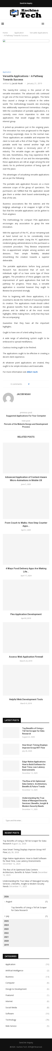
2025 (6, 921)
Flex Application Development (26, 614)
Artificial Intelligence (27, 970)
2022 (6, 933)
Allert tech (32, 372)
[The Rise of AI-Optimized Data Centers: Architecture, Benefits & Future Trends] (11, 785)
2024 (6, 925)
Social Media (27, 1007)
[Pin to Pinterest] (39, 384)
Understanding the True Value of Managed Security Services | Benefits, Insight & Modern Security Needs (35, 802)
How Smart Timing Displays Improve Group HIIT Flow (35, 746)
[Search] (49, 24)
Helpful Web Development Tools (26, 699)
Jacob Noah (17, 83)
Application (19, 32)
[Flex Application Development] (26, 595)
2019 (6, 945)
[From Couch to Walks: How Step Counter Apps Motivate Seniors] (26, 503)
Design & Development (27, 989)
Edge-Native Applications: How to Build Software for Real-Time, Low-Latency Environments (34, 766)
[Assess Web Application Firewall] (26, 637)
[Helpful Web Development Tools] (26, 680)
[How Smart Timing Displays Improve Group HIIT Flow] (11, 749)
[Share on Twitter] (36, 384)
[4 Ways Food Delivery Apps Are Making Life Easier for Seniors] (26, 549)
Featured (27, 995)
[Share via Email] (42, 384)
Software (27, 1013)
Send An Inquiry (26, 3)
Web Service (27, 1026)
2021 (6, 937)
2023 (6, 929)
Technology (27, 1019)
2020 (6, 941)
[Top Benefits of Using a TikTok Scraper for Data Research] (11, 732)
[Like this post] (30, 384)
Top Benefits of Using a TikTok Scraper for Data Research (33, 731)
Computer (27, 982)
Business (27, 976)
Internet (27, 1001)
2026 (6, 897)
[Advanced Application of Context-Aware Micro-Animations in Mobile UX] (26, 458)
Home (5, 32)
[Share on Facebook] (34, 384)
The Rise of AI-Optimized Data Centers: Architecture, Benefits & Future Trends (34, 784)
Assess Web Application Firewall (26, 656)
